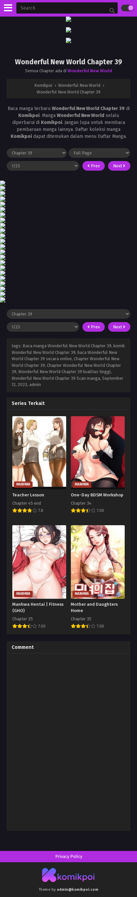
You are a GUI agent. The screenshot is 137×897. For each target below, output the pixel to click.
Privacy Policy (68, 856)
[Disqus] (68, 741)
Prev (95, 165)
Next (118, 165)
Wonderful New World (90, 70)
